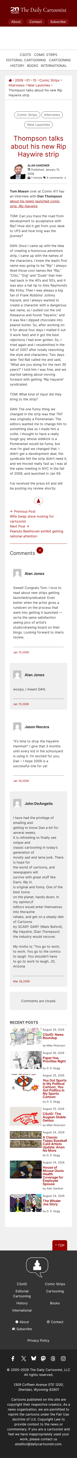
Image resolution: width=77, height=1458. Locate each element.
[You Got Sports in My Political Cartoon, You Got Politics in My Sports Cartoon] (26, 1083)
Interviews (16, 85)
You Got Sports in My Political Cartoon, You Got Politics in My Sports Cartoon (55, 1088)
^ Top (59, 1245)
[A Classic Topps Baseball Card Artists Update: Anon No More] (26, 1140)
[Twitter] (23, 1359)
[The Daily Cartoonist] (39, 10)
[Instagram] (63, 1359)
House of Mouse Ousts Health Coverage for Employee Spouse (53, 1176)
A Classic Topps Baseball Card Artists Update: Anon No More (55, 1144)
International (54, 66)
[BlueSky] (33, 1359)
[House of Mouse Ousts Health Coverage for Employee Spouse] (26, 1170)
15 (34, 80)
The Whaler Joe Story (52, 1202)
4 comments (55, 177)
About (16, 22)
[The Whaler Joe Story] (26, 1203)
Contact (35, 22)
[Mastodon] (43, 1359)
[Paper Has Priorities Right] (26, 1060)
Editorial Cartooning (26, 60)
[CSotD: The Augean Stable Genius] (26, 1117)
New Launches (39, 85)
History (17, 66)
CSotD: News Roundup (53, 1036)
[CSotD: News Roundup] (26, 1038)
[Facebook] (13, 1359)
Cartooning (60, 60)
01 (28, 80)
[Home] (10, 80)
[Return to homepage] (38, 1269)
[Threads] (53, 1359)
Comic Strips (45, 55)
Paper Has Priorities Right (54, 1059)
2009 (19, 80)
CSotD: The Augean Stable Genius (54, 1117)
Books (32, 66)
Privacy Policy (38, 1340)
